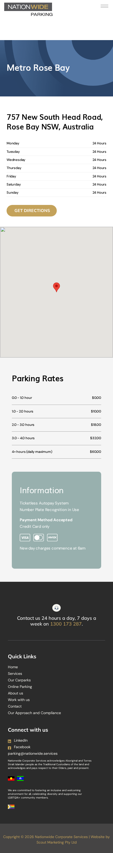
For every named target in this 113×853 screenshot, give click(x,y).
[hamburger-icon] (104, 6)
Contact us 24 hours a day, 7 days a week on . (56, 621)
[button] (56, 287)
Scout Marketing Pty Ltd (57, 842)
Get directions (32, 210)
